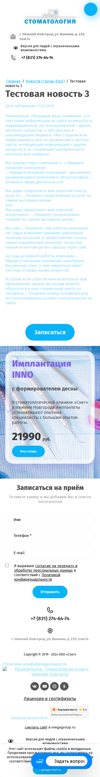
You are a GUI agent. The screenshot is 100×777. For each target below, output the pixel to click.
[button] (50, 332)
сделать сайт (36, 727)
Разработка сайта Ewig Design (29, 717)
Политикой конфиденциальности (37, 577)
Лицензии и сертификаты (50, 698)
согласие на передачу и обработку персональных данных (45, 568)
